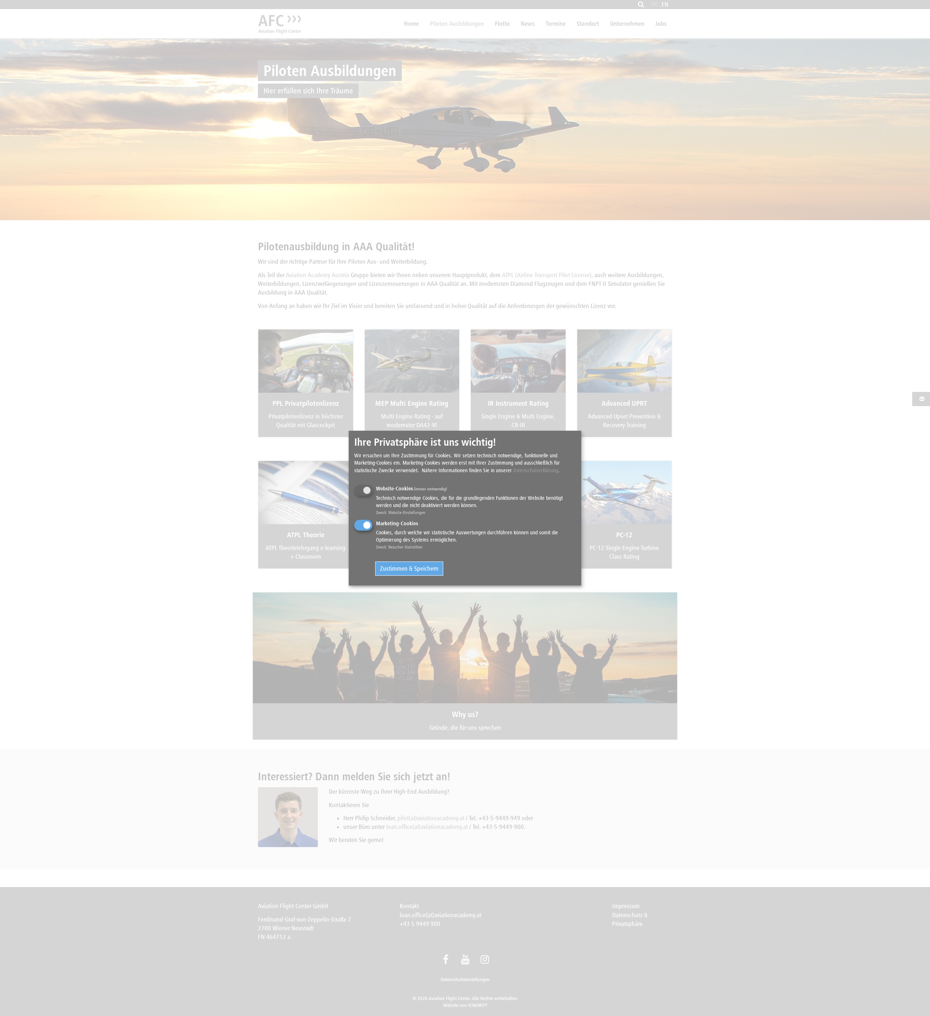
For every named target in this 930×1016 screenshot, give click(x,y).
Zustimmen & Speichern (409, 568)
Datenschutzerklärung (535, 470)
